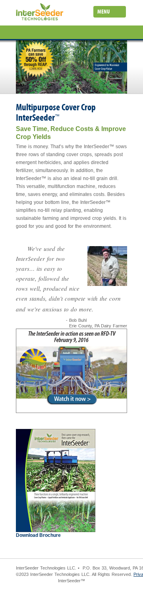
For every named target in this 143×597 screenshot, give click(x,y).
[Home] (40, 13)
